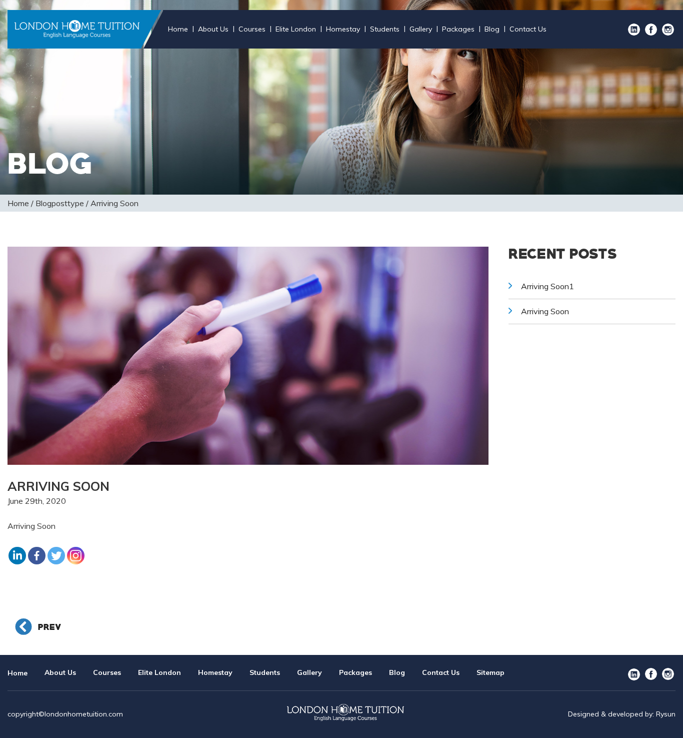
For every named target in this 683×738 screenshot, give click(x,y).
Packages (458, 29)
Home (178, 29)
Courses (252, 29)
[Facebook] (37, 555)
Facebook (651, 30)
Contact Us (528, 29)
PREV (48, 627)
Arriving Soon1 (547, 286)
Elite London (296, 29)
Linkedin (634, 30)
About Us (213, 29)
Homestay (343, 29)
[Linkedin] (17, 555)
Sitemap (490, 672)
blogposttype (60, 203)
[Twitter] (56, 555)
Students (385, 29)
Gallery (421, 29)
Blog (492, 29)
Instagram (668, 30)
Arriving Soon (545, 311)
